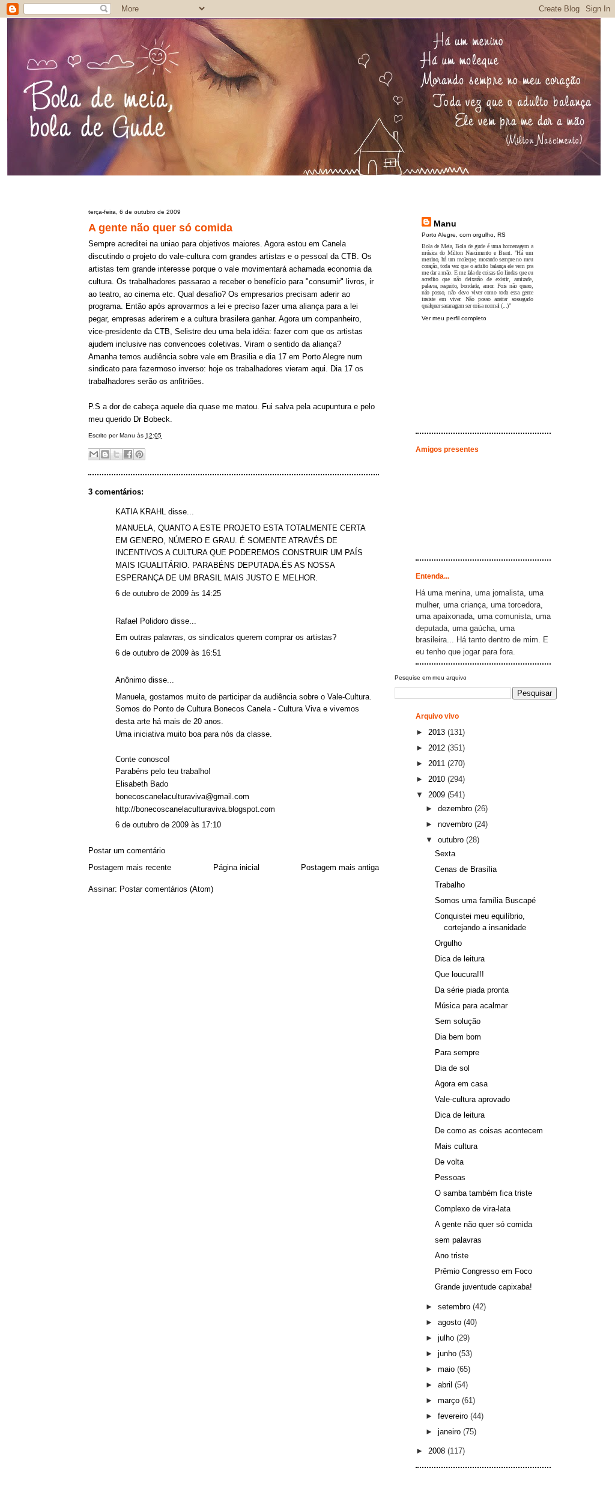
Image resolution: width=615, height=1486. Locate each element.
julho (447, 1337)
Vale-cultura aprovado (472, 1099)
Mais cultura (456, 1146)
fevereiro (454, 1416)
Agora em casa (461, 1083)
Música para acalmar (471, 1005)
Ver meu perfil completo (454, 318)
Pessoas (450, 1177)
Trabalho (450, 884)
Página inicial (236, 867)
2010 (437, 779)
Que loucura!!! (459, 974)
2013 (437, 732)
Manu (445, 223)
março (450, 1400)
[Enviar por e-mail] (94, 454)
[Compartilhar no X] (117, 454)
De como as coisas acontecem (489, 1130)
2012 (437, 747)
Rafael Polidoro (141, 621)
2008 (437, 1450)
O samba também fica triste (483, 1193)
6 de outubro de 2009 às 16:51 (168, 652)
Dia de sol (452, 1068)
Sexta (445, 853)
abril (446, 1384)
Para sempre (457, 1052)
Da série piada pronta (472, 989)
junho (448, 1353)
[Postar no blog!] (105, 454)
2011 (437, 763)
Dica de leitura (460, 958)
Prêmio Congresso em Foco (483, 1271)
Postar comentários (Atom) (166, 889)
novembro (456, 824)
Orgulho (448, 943)
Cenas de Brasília (466, 869)
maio (447, 1369)
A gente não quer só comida (160, 228)
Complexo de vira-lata (472, 1208)
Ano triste (451, 1255)
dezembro (456, 808)
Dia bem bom (458, 1036)
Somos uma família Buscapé (485, 900)
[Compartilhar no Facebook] (128, 454)
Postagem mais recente (129, 867)
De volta (449, 1161)
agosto (451, 1322)
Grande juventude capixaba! (483, 1286)
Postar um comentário (126, 850)
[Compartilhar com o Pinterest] (139, 454)
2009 (437, 794)
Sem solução (457, 1021)
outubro (452, 839)
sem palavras (458, 1239)
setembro (455, 1306)
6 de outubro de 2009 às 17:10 (168, 824)
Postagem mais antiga (340, 867)
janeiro (450, 1431)
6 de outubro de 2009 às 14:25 (168, 593)
